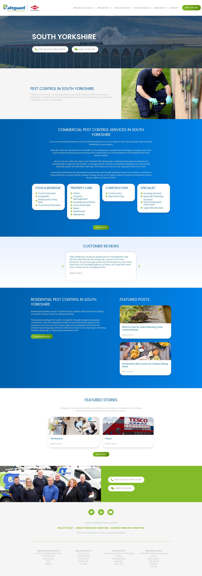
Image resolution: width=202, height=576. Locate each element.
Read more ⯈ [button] (128, 335)
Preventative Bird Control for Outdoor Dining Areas (145, 365)
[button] (63, 266)
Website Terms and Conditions (92, 528)
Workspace (57, 438)
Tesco (108, 438)
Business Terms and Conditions (127, 528)
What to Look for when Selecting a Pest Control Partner (142, 328)
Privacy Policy (66, 528)
